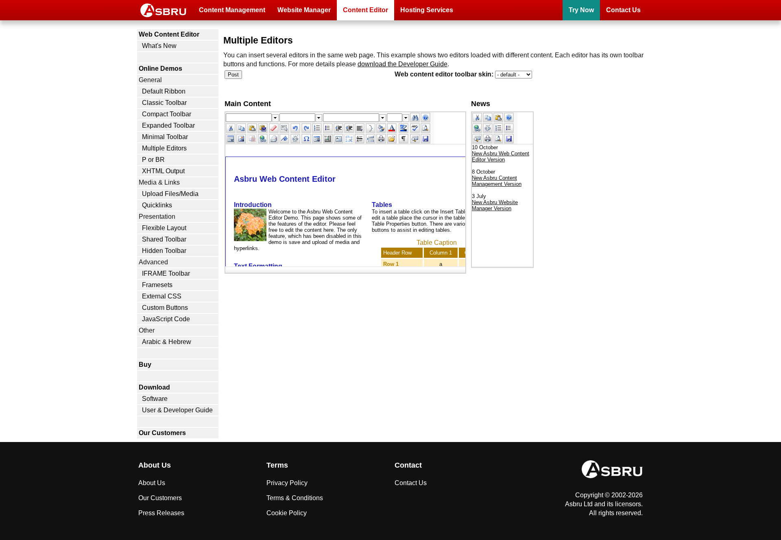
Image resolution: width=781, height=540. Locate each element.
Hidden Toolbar (164, 250)
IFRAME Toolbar (166, 273)
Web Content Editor (169, 34)
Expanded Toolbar (168, 125)
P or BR (153, 159)
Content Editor (365, 10)
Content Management (232, 10)
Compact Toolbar (166, 114)
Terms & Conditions (294, 497)
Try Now (581, 10)
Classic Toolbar (164, 102)
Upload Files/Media (170, 193)
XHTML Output (163, 171)
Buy (145, 364)
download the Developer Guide (402, 64)
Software (155, 398)
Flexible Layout (164, 227)
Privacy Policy (287, 482)
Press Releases (161, 513)
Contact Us (623, 10)
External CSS (161, 296)
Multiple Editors (164, 148)
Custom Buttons (165, 307)
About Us (151, 482)
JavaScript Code (166, 319)
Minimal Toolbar (165, 136)
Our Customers (162, 432)
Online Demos (160, 68)
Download (154, 387)
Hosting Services (426, 10)
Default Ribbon (163, 91)
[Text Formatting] (381, 128)
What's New (159, 45)
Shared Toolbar (164, 239)
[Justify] (359, 128)
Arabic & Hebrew (166, 341)
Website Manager (304, 10)
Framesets (157, 284)
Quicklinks (157, 205)
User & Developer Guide (177, 410)
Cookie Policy (286, 513)
